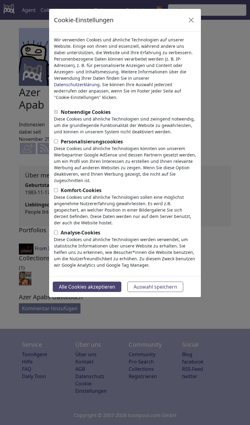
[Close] (191, 20)
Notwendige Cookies (86, 112)
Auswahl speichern (155, 286)
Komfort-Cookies (81, 190)
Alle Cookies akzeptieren (87, 286)
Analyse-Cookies (80, 232)
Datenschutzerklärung (77, 84)
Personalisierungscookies (92, 141)
